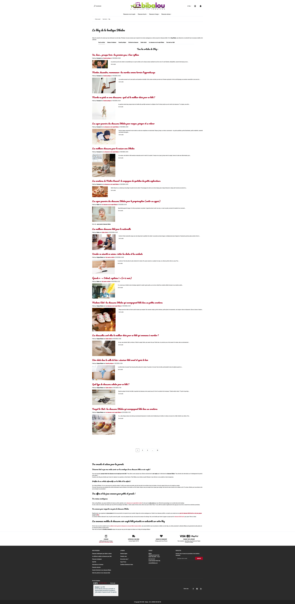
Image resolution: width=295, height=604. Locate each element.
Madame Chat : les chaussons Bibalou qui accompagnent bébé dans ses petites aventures (127, 302)
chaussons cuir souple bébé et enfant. (134, 503)
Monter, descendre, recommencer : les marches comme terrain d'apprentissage (123, 72)
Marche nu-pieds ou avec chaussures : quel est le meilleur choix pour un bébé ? (123, 97)
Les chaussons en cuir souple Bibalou (156, 42)
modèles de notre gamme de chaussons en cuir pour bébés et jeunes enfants (125, 526)
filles (98, 515)
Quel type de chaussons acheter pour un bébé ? (110, 384)
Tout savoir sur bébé (170, 42)
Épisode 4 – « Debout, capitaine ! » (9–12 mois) (112, 278)
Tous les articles (101, 42)
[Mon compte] (195, 6)
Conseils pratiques (122, 42)
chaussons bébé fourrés (179, 516)
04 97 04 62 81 (152, 559)
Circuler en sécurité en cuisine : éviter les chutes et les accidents (117, 254)
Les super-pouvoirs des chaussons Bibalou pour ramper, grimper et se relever (123, 123)
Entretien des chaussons (133, 42)
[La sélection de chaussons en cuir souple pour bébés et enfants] (147, 6)
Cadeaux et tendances (111, 42)
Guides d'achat (144, 42)
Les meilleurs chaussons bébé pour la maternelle (111, 229)
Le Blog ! (189, 6)
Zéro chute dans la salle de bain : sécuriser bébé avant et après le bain (120, 360)
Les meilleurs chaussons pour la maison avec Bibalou (113, 148)
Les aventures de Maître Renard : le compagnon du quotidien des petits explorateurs (126, 181)
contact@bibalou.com (153, 563)
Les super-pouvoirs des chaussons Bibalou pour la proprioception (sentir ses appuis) (126, 201)
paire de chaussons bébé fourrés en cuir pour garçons (191, 513)
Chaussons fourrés (142, 14)
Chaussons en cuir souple (129, 14)
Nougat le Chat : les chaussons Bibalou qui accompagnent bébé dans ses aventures (124, 409)
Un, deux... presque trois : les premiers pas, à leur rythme (115, 55)
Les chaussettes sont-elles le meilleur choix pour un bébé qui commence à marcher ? (125, 335)
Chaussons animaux (166, 14)
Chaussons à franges (154, 14)
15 (157, 450)
